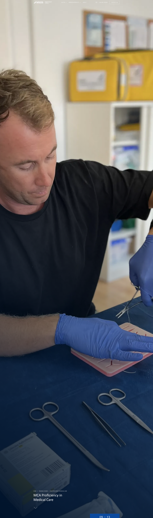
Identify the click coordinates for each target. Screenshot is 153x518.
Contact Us (114, 2)
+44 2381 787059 (103, 2)
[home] (42, 2)
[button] (64, 2)
